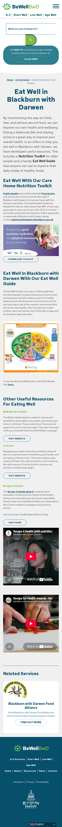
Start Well (20, 15)
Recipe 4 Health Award (20, 491)
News (42, 770)
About (17, 770)
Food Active (48, 193)
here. (11, 384)
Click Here (31, 59)
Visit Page (14, 522)
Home (10, 80)
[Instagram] (31, 814)
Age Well (50, 15)
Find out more (31, 722)
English (39, 824)
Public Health (10, 193)
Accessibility (43, 781)
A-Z (8, 15)
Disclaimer (19, 781)
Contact (52, 770)
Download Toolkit (20, 259)
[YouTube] (33, 814)
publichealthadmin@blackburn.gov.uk (32, 219)
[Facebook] (28, 814)
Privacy (30, 781)
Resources (30, 770)
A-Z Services (22, 80)
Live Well (36, 15)
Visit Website (16, 438)
